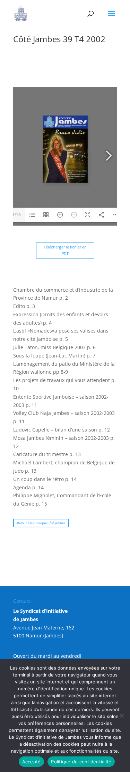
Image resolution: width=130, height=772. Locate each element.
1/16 (16, 215)
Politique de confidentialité (81, 761)
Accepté (31, 761)
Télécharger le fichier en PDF (65, 250)
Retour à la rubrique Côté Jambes (41, 523)
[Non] (121, 715)
